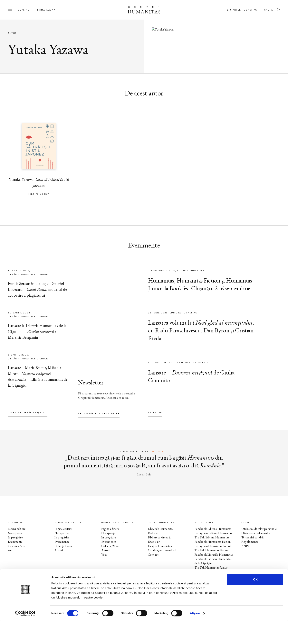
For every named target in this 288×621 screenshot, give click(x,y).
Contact (153, 555)
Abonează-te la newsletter (99, 413)
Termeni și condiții (252, 537)
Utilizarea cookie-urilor (256, 533)
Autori (12, 550)
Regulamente (249, 542)
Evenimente (15, 542)
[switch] (107, 613)
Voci (104, 555)
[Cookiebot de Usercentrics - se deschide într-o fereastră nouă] (25, 613)
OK (255, 579)
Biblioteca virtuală (159, 537)
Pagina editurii (16, 529)
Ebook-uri (154, 542)
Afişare (195, 613)
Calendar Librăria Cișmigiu (27, 412)
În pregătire (15, 537)
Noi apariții (15, 533)
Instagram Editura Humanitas (213, 533)
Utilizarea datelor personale (259, 529)
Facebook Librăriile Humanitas (214, 555)
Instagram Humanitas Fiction (213, 546)
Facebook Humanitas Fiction (213, 542)
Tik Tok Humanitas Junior (211, 567)
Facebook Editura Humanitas (213, 529)
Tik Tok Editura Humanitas (212, 537)
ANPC (245, 546)
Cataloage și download (162, 550)
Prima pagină (46, 10)
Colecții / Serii (16, 546)
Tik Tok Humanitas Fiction (211, 550)
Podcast (153, 533)
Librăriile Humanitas (242, 10)
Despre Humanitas (160, 546)
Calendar (155, 412)
